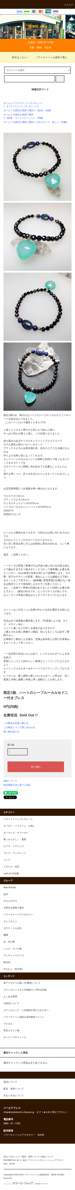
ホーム (6, 103)
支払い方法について (12, 1157)
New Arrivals (9, 887)
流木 (5, 894)
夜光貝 (6, 962)
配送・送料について (31, 1157)
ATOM (12, 1164)
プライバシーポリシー (37, 1160)
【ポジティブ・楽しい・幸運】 (52, 122)
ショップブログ (55, 1160)
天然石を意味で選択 (23, 110)
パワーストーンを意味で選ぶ (51, 57)
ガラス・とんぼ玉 (12, 928)
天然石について (11, 1003)
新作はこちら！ (20, 57)
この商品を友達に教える (15, 723)
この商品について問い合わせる (19, 727)
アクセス (8, 1024)
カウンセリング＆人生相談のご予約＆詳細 (25, 990)
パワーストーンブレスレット (28, 103)
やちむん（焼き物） (13, 969)
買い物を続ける (11, 731)
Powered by (7, 1184)
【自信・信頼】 (44, 110)
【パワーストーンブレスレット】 (23, 106)
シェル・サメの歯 (12, 948)
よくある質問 (10, 996)
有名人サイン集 (11, 1030)
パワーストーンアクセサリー (18, 914)
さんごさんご (10, 921)
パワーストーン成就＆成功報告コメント (23, 1017)
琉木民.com (37, 26)
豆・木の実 (9, 942)
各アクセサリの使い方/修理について (21, 983)
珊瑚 (5, 935)
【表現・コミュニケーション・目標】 (25, 118)
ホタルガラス (10, 901)
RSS (5, 1164)
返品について (10, 780)
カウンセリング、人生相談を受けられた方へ (26, 1010)
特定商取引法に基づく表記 (17, 785)
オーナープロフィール (14, 1037)
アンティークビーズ (13, 955)
